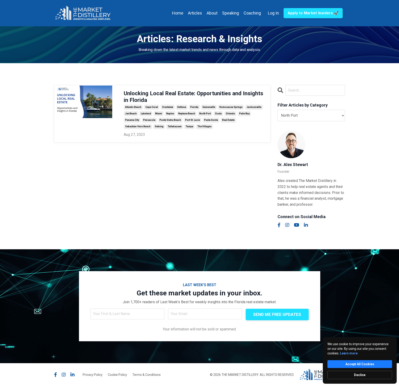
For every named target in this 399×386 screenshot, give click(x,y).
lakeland (146, 113)
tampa (189, 126)
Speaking (230, 13)
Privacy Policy (93, 375)
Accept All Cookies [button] (359, 364)
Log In (273, 13)
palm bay (244, 113)
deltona (181, 107)
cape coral (151, 107)
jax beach (131, 113)
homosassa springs (230, 107)
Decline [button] (360, 375)
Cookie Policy (117, 375)
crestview (167, 107)
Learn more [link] (349, 353)
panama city (132, 120)
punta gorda (211, 120)
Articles (195, 13)
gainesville (209, 107)
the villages (204, 126)
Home (177, 13)
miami (158, 113)
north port (205, 113)
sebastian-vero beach (138, 126)
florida (194, 107)
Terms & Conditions (146, 375)
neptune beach (186, 113)
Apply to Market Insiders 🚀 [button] (313, 13)
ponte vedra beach (170, 120)
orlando (230, 113)
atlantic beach (133, 107)
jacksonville (254, 107)
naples (170, 113)
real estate (228, 120)
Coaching (252, 13)
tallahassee (174, 126)
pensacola (149, 120)
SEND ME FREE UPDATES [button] (277, 314)
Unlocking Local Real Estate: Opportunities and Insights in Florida (193, 96)
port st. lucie (192, 120)
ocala (218, 113)
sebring (159, 126)
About (212, 13)
